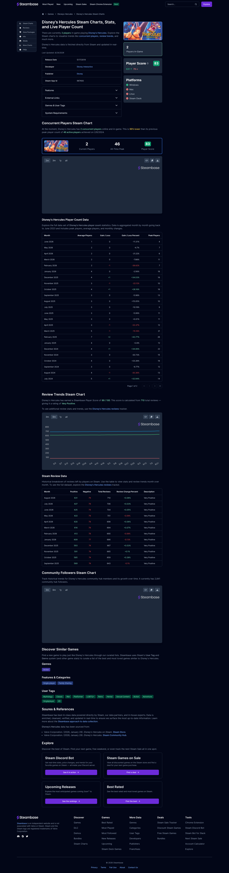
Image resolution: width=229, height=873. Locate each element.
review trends (106, 36)
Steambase (22, 823)
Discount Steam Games (169, 828)
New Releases (109, 838)
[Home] (43, 14)
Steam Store (119, 732)
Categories (134, 828)
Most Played (47, 4)
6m (54, 417)
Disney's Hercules (97, 33)
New (59, 4)
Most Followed (109, 833)
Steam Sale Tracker (167, 822)
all (66, 160)
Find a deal (131, 772)
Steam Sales (81, 4)
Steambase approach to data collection (78, 721)
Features (49, 90)
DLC (76, 828)
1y (60, 160)
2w (47, 160)
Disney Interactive (85, 67)
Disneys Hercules (65, 14)
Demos (77, 833)
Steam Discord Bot (194, 828)
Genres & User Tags (55, 105)
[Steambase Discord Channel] (18, 836)
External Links (52, 98)
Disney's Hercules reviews (106, 408)
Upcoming (68, 4)
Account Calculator (195, 843)
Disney (80, 74)
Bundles (78, 838)
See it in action (69, 772)
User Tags (134, 833)
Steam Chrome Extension (101, 4)
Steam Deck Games (111, 849)
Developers (135, 838)
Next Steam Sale (193, 838)
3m (54, 160)
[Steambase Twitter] (27, 836)
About (122, 867)
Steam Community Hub (114, 735)
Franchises (134, 849)
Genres (132, 822)
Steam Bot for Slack (195, 833)
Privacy (94, 867)
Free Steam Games (166, 833)
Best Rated (107, 822)
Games (51, 14)
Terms (103, 867)
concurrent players (88, 36)
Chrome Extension (194, 822)
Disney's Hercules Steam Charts (90, 14)
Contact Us (133, 867)
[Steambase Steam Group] (23, 836)
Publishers (134, 843)
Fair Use (112, 867)
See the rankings (69, 801)
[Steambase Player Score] (148, 63)
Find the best (131, 801)
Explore (206, 4)
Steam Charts (81, 843)
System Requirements (56, 113)
